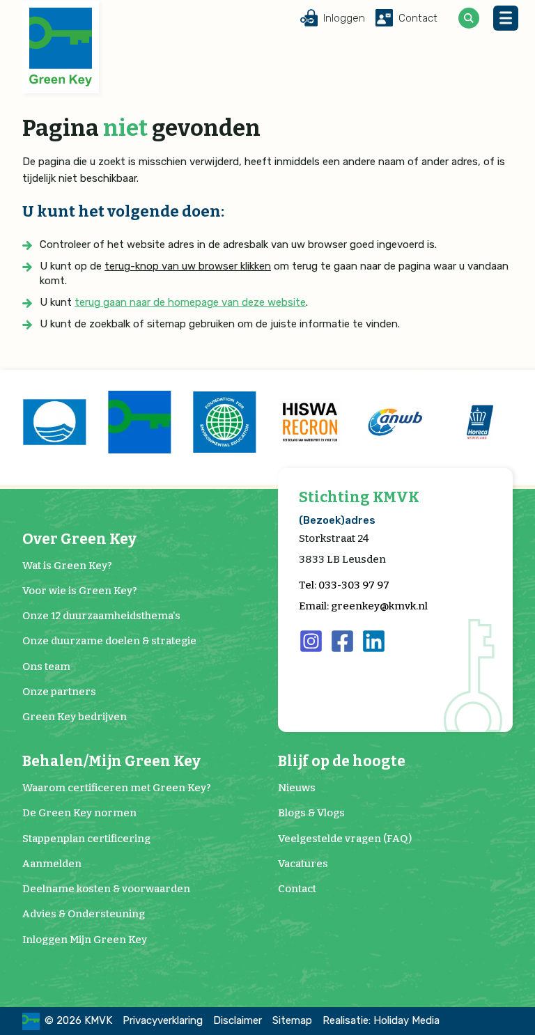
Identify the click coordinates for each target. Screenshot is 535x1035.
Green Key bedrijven (74, 716)
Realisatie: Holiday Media (381, 1020)
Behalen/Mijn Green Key (111, 761)
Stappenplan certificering (86, 838)
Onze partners (59, 691)
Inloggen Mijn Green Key (84, 939)
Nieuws (297, 787)
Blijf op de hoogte (341, 761)
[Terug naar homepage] (60, 47)
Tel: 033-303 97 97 (344, 585)
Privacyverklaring (163, 1020)
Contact (297, 888)
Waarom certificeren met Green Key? (116, 787)
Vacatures (303, 863)
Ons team (46, 666)
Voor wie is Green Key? (79, 590)
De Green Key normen (79, 813)
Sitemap (292, 1020)
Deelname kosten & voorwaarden (106, 888)
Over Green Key (79, 539)
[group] (54, 422)
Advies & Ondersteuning (83, 914)
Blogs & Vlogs (311, 813)
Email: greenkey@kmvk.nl (363, 606)
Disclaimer (237, 1020)
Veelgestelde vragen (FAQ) (345, 838)
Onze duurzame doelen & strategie (109, 641)
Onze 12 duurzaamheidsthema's (101, 615)
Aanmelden (52, 863)
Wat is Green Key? (67, 565)
